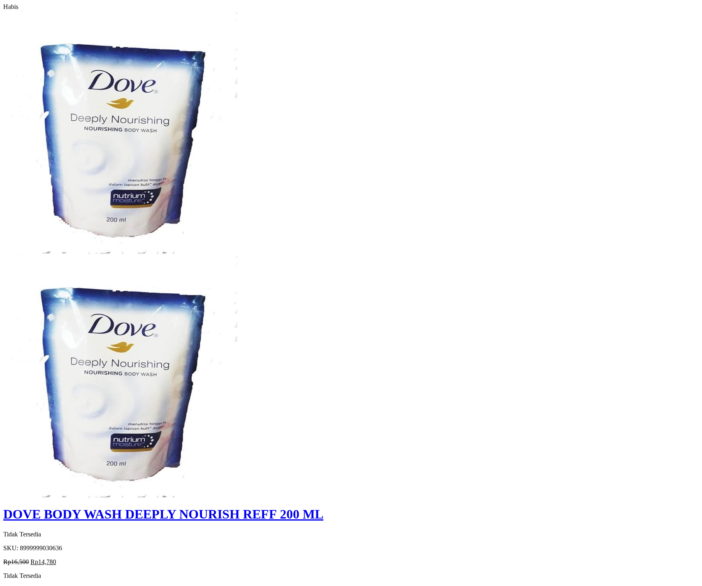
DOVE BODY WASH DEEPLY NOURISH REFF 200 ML (163, 514)
